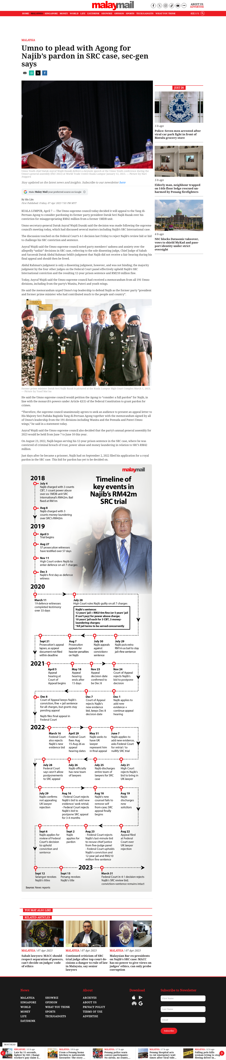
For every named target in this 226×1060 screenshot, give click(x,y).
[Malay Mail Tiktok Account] (171, 5)
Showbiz (51, 997)
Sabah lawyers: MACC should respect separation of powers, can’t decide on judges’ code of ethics (42, 961)
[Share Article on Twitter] (38, 74)
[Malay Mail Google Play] (141, 999)
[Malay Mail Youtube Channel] (177, 5)
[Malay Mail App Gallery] (134, 1005)
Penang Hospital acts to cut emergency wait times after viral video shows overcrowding (163, 1055)
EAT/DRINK (93, 13)
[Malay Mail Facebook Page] (153, 5)
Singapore (19, 1049)
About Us (197, 4)
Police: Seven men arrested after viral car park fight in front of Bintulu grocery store (178, 134)
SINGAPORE (51, 13)
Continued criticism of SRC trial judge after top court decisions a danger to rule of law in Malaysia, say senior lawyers (87, 962)
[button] (84, 192)
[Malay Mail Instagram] (165, 5)
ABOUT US (90, 1002)
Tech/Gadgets (55, 1016)
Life (24, 1016)
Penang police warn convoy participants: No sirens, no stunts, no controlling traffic (116, 1055)
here (122, 182)
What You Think (166, 13)
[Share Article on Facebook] (44, 74)
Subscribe (169, 1031)
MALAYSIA (37, 13)
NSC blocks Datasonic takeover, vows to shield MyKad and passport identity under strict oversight (177, 244)
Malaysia (64, 1049)
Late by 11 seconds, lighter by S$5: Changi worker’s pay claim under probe (27, 1055)
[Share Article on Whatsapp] (31, 74)
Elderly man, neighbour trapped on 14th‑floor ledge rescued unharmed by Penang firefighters (177, 188)
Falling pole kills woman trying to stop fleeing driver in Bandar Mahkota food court (207, 1055)
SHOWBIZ (106, 13)
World (26, 1007)
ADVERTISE (90, 1016)
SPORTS (130, 13)
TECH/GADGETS (145, 13)
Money (25, 1011)
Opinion (51, 1002)
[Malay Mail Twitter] (159, 5)
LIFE (82, 13)
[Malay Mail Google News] (141, 1005)
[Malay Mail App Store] (134, 999)
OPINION (119, 13)
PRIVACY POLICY (94, 1007)
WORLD (74, 13)
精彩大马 (195, 13)
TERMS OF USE (92, 1011)
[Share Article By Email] (24, 74)
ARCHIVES (90, 997)
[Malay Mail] (113, 9)
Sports (50, 1011)
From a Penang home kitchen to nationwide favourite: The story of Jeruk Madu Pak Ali (72, 1055)
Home (25, 13)
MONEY (64, 13)
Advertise (197, 6)
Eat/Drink (28, 1020)
